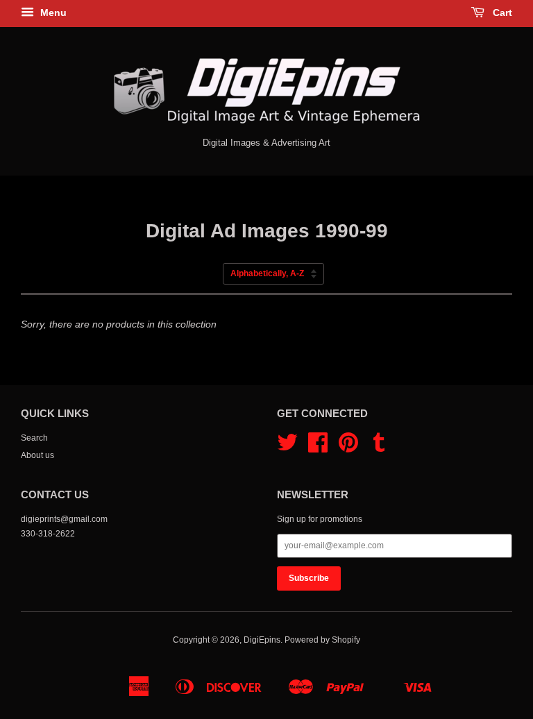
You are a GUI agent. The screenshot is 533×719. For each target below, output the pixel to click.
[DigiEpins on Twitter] (287, 447)
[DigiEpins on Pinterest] (348, 447)
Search (34, 438)
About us (37, 455)
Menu (52, 12)
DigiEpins (262, 640)
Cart (501, 12)
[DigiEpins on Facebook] (317, 447)
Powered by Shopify (322, 640)
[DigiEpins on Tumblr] (379, 447)
